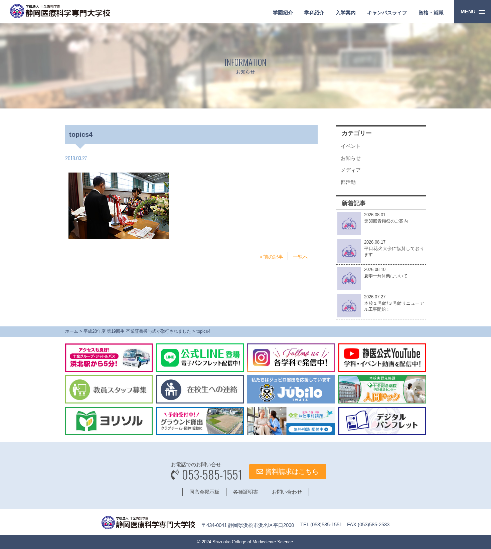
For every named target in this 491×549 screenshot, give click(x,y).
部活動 (348, 182)
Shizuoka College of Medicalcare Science (252, 541)
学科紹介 (314, 12)
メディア (351, 170)
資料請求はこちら (291, 471)
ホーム (71, 331)
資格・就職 (431, 12)
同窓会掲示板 (204, 492)
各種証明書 (245, 492)
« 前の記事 (271, 256)
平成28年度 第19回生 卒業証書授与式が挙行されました (137, 331)
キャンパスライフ (387, 12)
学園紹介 (283, 12)
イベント (351, 146)
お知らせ (351, 158)
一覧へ (300, 256)
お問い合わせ (287, 492)
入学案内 (346, 12)
